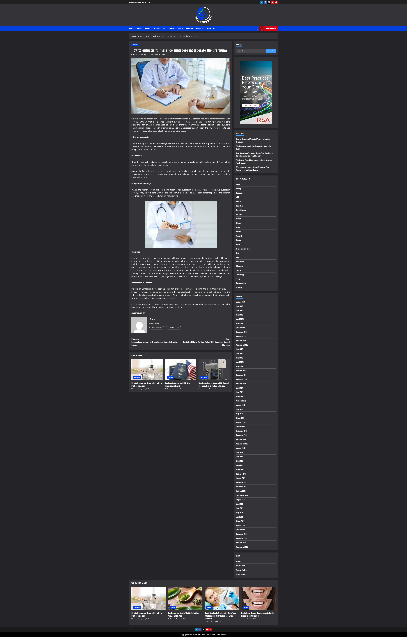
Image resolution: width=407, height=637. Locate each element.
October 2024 (241, 383)
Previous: (154, 342)
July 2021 (239, 504)
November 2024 (241, 379)
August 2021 (240, 499)
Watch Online (271, 28)
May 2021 (239, 512)
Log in (238, 561)
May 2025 (239, 357)
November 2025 (241, 336)
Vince (135, 55)
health (180, 28)
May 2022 (239, 461)
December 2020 (241, 534)
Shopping (199, 28)
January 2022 (240, 478)
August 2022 (240, 448)
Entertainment (241, 210)
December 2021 (241, 482)
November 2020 (241, 538)
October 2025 (241, 340)
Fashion (239, 214)
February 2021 (241, 525)
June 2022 (239, 456)
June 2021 (239, 508)
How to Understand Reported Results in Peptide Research (146, 384)
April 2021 (239, 517)
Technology (211, 28)
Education (239, 205)
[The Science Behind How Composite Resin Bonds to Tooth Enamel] (258, 598)
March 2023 (240, 418)
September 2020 (242, 547)
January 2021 (240, 529)
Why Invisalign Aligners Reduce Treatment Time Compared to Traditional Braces (252, 168)
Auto (238, 184)
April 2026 (240, 319)
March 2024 (240, 396)
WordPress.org (241, 574)
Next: (206, 342)
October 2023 (241, 400)
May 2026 (239, 314)
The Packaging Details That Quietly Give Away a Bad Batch (183, 614)
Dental (238, 201)
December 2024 (241, 375)
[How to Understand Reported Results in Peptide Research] (147, 369)
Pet (164, 28)
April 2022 (240, 465)
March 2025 (240, 366)
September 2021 (242, 495)
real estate (240, 261)
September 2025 (242, 345)
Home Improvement (243, 248)
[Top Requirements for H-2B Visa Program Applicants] (181, 369)
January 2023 (240, 426)
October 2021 (241, 491)
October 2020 (241, 542)
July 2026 (239, 306)
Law (237, 253)
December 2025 (241, 332)
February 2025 (241, 370)
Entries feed (240, 565)
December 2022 (241, 431)
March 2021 (240, 521)
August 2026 (240, 302)
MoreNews (211, 634)
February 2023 (241, 422)
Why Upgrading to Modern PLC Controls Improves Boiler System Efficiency (214, 384)
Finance (147, 28)
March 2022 (240, 469)
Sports (238, 270)
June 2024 (239, 392)
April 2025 (240, 362)
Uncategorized (241, 283)
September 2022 (242, 443)
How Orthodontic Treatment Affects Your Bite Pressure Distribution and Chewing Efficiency (255, 154)
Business (189, 28)
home (238, 244)
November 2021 (241, 486)
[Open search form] (257, 29)
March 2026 (240, 323)
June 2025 (239, 353)
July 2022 (239, 452)
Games (238, 231)
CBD (237, 197)
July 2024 (239, 388)
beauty (238, 188)
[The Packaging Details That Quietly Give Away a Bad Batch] (185, 598)
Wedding (157, 28)
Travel (138, 28)
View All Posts (173, 327)
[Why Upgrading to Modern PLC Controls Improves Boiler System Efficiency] (214, 369)
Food (238, 227)
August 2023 (240, 405)
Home (131, 28)
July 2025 (239, 349)
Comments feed (241, 570)
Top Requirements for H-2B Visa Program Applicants (177, 384)
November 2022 (241, 435)
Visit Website (157, 327)
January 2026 (241, 327)
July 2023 (239, 409)
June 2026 (240, 310)
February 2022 (241, 474)
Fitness (238, 223)
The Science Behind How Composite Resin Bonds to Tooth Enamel (257, 614)
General (172, 28)
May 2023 (239, 413)
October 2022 (241, 439)
